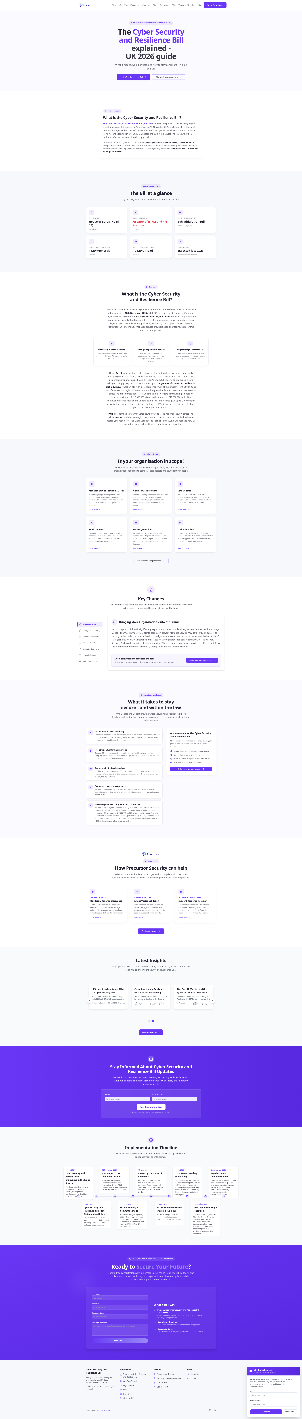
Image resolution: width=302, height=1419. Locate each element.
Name (252, 1391)
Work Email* (96, 1303)
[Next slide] (212, 1000)
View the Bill (183, 5)
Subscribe (266, 1412)
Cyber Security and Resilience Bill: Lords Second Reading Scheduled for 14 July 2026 (149, 992)
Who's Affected (130, 5)
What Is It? (116, 5)
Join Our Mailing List (151, 1107)
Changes (146, 5)
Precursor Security (103, 1410)
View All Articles (149, 1032)
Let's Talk (118, 1341)
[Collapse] (292, 1371)
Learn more (94, 918)
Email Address (256, 1400)
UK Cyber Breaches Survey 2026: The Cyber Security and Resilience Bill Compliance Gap (108, 992)
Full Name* (96, 1294)
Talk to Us (196, 5)
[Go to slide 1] (149, 1021)
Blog (155, 5)
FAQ (174, 5)
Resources (164, 5)
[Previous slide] (89, 1000)
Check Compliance (215, 5)
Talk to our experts (149, 931)
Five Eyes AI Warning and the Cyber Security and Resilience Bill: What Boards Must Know (192, 992)
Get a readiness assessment (189, 769)
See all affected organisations (149, 561)
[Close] (296, 1371)
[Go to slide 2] (152, 1021)
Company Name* (98, 1313)
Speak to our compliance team (200, 660)
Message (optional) (99, 1322)
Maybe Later (290, 1412)
